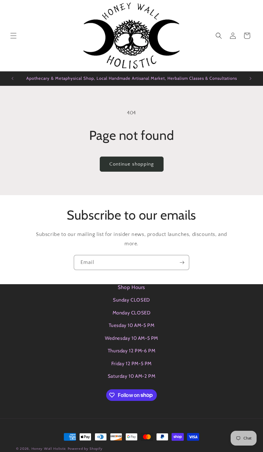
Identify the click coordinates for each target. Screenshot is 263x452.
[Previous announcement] (12, 78)
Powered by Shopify (85, 449)
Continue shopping (131, 164)
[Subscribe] (182, 262)
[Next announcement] (250, 78)
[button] (13, 36)
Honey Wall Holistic (48, 449)
